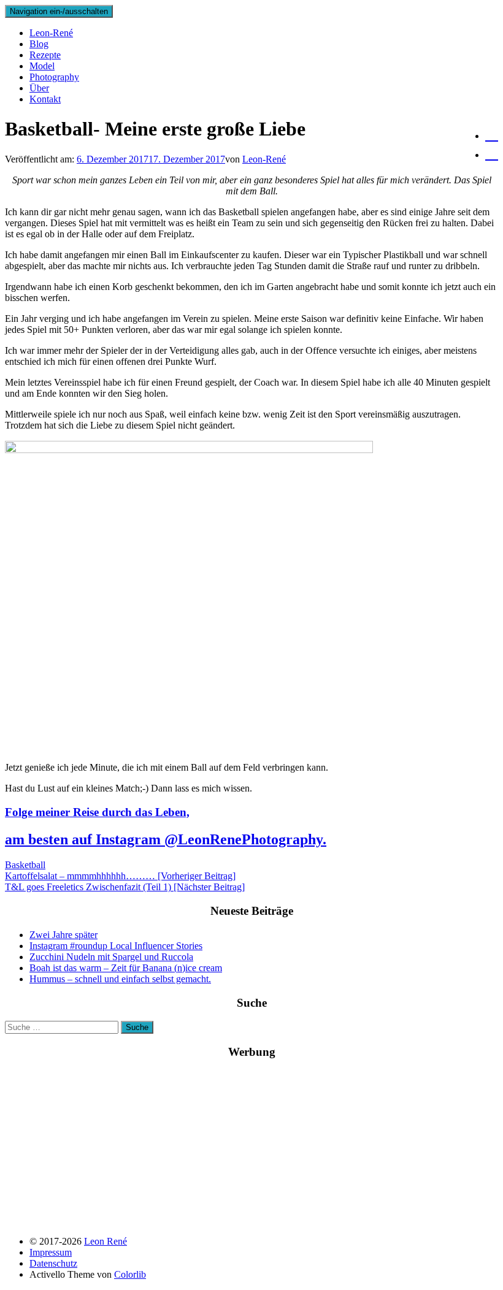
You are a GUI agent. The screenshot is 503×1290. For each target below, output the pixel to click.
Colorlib (130, 1274)
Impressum (50, 1252)
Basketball (25, 865)
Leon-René (51, 33)
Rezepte (45, 55)
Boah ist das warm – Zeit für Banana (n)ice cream (125, 968)
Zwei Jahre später (63, 934)
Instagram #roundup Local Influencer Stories (115, 946)
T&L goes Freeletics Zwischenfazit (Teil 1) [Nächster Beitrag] (125, 887)
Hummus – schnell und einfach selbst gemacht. (120, 979)
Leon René (105, 1241)
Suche (137, 1027)
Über (39, 88)
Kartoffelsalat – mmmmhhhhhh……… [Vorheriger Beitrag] (120, 876)
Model (42, 66)
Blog (38, 44)
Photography (54, 77)
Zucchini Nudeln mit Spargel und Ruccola (111, 957)
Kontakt (45, 99)
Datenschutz (53, 1263)
